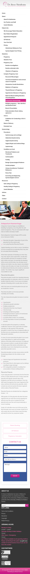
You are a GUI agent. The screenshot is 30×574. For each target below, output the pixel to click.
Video (3, 195)
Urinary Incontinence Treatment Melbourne (14, 169)
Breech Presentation (11, 108)
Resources (5, 180)
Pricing (6, 45)
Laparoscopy (9, 146)
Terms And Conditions (7, 511)
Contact (4, 198)
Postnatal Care (8, 126)
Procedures (7, 132)
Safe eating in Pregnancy (11, 183)
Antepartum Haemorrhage (13, 100)
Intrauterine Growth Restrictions (14, 84)
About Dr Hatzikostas (9, 19)
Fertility (7, 159)
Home (3, 13)
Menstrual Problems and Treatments (12, 153)
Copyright (4, 518)
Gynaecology (5, 129)
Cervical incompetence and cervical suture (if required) (15, 80)
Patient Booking (15, 425)
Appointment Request (10, 36)
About (3, 16)
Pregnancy (7, 57)
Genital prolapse (10, 165)
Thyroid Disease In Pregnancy (13, 90)
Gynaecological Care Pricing (13, 51)
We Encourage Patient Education (13, 31)
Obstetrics (5, 54)
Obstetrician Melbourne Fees (13, 48)
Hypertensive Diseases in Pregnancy (15, 93)
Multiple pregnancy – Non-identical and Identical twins (15, 104)
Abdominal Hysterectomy (12, 138)
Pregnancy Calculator (15, 436)
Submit (15, 476)
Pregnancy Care (8, 62)
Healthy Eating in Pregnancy (12, 186)
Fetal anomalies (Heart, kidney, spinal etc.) (14, 112)
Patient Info (5, 28)
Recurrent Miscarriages (11, 77)
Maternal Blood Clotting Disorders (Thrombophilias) (15, 96)
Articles (4, 192)
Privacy (3, 513)
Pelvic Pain (8, 173)
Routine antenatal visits (12, 68)
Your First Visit (8, 42)
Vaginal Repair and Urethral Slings (15, 143)
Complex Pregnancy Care (11, 74)
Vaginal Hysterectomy (11, 140)
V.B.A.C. (6, 115)
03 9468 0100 (23, 541)
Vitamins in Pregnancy (11, 71)
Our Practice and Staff (10, 22)
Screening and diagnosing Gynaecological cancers (12, 176)
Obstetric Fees (8, 59)
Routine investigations (11, 65)
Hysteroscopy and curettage (13, 135)
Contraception (9, 156)
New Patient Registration (11, 34)
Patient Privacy (5, 520)
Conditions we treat (9, 149)
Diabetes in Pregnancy (11, 87)
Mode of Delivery (8, 123)
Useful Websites (8, 25)
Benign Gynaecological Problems (14, 162)
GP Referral (7, 39)
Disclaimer (4, 516)
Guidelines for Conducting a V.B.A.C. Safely (15, 119)
